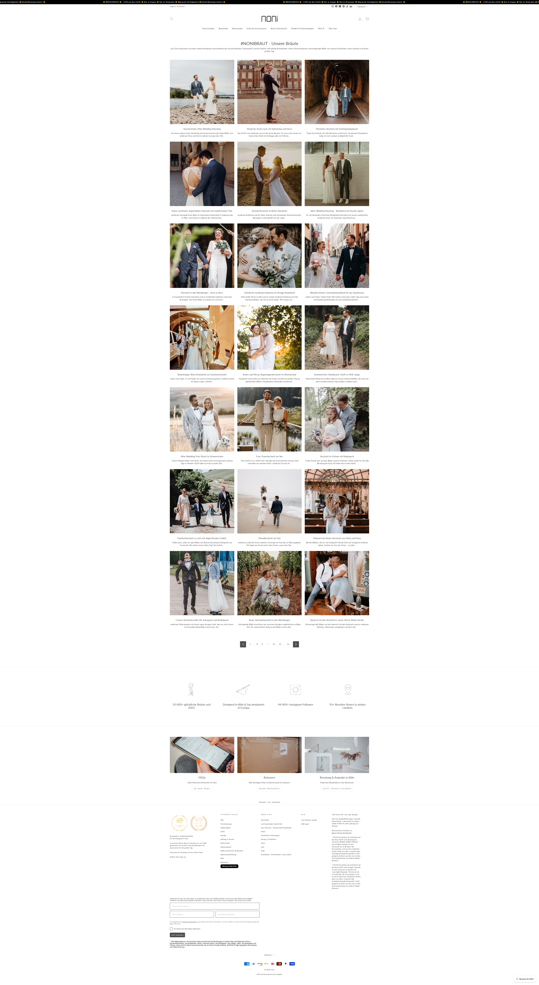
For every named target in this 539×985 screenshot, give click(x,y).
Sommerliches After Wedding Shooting (202, 129)
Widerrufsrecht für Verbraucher (232, 851)
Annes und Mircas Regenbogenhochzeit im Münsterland (269, 374)
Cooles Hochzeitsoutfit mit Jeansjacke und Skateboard (202, 620)
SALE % (321, 28)
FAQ (222, 820)
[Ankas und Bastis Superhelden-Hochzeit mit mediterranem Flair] (202, 174)
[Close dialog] (289, 954)
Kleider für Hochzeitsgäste (302, 28)
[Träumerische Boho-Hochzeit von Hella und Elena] (337, 501)
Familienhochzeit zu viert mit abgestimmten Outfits (202, 538)
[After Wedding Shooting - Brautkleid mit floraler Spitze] (337, 174)
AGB (222, 858)
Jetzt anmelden (177, 935)
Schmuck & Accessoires (257, 28)
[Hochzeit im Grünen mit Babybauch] (337, 419)
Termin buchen (208, 28)
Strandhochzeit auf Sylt (269, 538)
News (263, 843)
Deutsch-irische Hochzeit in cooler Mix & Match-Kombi (337, 620)
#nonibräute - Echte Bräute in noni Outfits (276, 854)
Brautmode (223, 28)
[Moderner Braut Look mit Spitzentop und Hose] (269, 92)
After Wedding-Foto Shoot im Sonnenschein (202, 456)
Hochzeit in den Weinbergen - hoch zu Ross (202, 292)
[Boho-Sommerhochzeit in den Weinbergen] (269, 583)
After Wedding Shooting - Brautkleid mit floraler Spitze (337, 211)
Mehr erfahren (269, 788)
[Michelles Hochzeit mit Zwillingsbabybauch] (337, 92)
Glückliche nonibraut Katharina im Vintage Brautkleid (269, 292)
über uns (183, 857)
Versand (354, 814)
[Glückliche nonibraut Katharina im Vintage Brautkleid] (269, 255)
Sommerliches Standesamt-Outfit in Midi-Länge (337, 374)
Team (263, 851)
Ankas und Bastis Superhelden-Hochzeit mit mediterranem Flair (202, 211)
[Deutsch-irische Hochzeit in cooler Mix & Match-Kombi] (337, 583)
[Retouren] (269, 755)
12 (280, 644)
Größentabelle (226, 828)
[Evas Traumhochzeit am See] (269, 419)
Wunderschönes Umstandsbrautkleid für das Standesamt (337, 292)
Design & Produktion (268, 839)
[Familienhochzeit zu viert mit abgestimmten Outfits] (202, 501)
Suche (223, 831)
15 (288, 644)
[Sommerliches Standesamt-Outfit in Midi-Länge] (337, 337)
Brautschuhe (237, 28)
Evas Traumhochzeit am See (269, 456)
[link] (269, 968)
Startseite (262, 802)
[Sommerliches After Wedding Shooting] (202, 92)
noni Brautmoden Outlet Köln (271, 824)
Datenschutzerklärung (228, 854)
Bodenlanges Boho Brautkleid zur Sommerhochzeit (202, 374)
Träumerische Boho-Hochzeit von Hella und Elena (337, 538)
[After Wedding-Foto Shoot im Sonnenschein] (202, 419)
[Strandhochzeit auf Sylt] (269, 501)
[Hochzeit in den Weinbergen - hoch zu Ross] (202, 255)
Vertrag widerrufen (229, 866)
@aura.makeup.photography (342, 833)
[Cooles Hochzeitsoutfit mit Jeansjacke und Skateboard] (202, 583)
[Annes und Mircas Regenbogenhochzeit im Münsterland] (269, 337)
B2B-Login (305, 824)
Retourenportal (226, 847)
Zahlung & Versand (227, 839)
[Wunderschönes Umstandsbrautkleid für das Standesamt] (337, 255)
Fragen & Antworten (177, 6)
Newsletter (265, 820)
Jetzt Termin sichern (336, 788)
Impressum (224, 862)
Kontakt (223, 835)
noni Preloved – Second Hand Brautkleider (276, 828)
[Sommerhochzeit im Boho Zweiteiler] (269, 174)
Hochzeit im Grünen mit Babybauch (337, 456)
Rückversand (225, 843)
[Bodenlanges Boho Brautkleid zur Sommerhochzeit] (202, 337)
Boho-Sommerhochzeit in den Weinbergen (269, 620)
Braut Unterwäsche (279, 28)
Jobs (262, 847)
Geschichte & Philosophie (270, 835)
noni (269, 802)
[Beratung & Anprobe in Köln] (337, 755)
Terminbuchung (226, 824)
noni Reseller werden (309, 820)
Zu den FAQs (202, 788)
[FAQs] (202, 755)
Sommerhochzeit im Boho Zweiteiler (269, 211)
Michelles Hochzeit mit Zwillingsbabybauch (337, 129)
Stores (263, 831)
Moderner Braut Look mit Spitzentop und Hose (269, 129)
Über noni (333, 28)
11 (274, 644)
